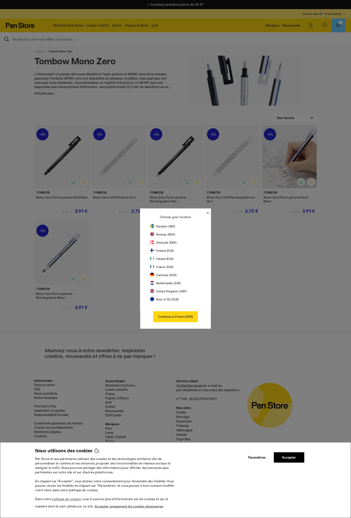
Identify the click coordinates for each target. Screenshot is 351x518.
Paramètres (257, 457)
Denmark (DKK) (166, 242)
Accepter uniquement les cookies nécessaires (129, 506)
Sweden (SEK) (165, 226)
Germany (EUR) (166, 275)
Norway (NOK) (165, 234)
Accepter (289, 457)
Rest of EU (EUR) (167, 299)
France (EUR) (164, 267)
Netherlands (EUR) (168, 283)
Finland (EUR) (165, 250)
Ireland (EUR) (165, 259)
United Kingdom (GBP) (171, 291)
